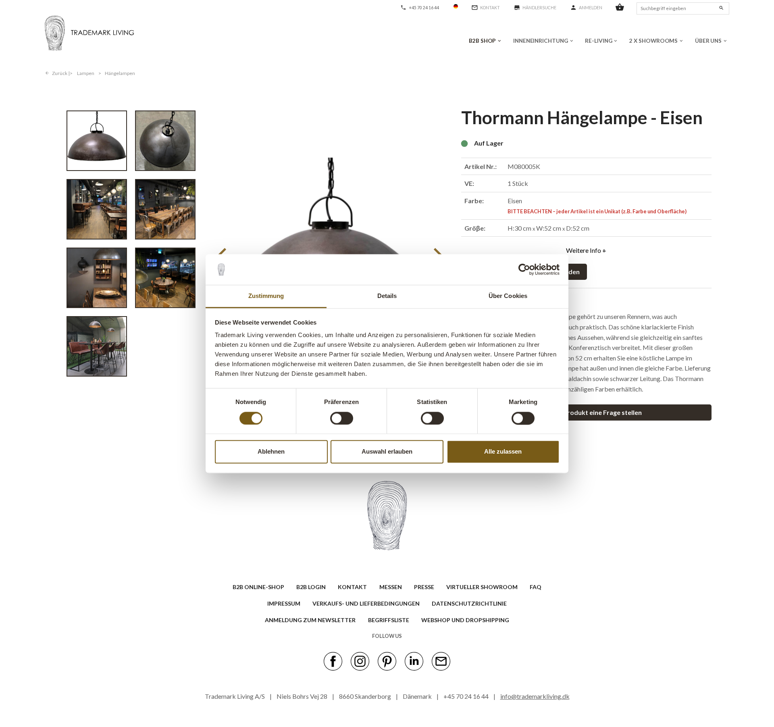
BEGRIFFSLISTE (388, 620)
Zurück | (61, 73)
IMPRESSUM (283, 603)
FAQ (535, 586)
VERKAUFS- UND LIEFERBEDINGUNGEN (366, 603)
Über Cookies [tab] (508, 296)
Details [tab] (387, 296)
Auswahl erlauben (387, 451)
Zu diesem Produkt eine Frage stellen (586, 412)
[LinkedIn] (414, 660)
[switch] (341, 418)
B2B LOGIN (311, 586)
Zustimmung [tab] (266, 296)
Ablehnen (271, 451)
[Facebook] (333, 660)
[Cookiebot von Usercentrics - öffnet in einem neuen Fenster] (524, 269)
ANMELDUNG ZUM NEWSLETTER (310, 620)
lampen (85, 73)
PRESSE (424, 586)
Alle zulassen (503, 451)
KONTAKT (352, 586)
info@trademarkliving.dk (535, 696)
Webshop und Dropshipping (465, 620)
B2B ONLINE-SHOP (258, 586)
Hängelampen (120, 73)
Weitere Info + (586, 250)
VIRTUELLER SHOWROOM (482, 586)
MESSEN (390, 586)
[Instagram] (360, 660)
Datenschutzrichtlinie (469, 603)
